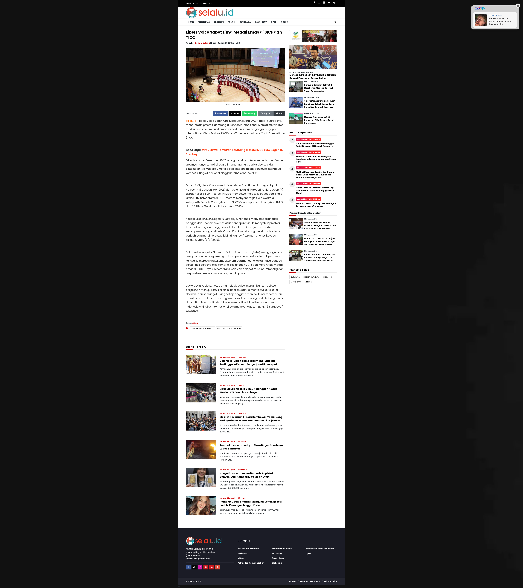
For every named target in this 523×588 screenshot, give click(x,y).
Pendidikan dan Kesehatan (320, 548)
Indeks (284, 22)
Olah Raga (245, 22)
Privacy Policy (330, 581)
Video (241, 558)
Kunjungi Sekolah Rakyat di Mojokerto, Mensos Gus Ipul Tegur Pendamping (318, 88)
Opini (273, 22)
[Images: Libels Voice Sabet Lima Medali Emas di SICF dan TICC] (235, 74)
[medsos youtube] (205, 567)
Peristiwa (242, 553)
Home (191, 22)
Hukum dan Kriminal (248, 548)
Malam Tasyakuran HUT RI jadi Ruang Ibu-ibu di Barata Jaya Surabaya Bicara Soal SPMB (319, 241)
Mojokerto (296, 282)
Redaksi (293, 581)
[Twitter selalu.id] (319, 2)
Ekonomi (219, 22)
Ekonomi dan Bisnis (282, 548)
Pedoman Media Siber (310, 581)
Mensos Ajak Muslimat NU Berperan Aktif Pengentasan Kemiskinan (319, 120)
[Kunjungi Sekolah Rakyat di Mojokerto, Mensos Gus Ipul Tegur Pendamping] (296, 86)
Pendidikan (204, 22)
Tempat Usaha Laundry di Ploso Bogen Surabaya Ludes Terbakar (316, 204)
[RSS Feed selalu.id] (334, 2)
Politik (231, 22)
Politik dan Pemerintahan (251, 563)
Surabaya (295, 277)
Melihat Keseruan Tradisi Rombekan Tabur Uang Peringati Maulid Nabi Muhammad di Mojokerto (251, 418)
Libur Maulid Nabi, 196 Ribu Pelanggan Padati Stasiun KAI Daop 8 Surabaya (248, 390)
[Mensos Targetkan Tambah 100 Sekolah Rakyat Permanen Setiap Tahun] (313, 56)
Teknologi (277, 553)
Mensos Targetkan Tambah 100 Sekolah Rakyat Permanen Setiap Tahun (312, 76)
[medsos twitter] (194, 567)
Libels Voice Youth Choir (229, 328)
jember (308, 282)
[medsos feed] (217, 567)
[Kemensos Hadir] (313, 35)
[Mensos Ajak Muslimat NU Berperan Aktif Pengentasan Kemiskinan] (296, 118)
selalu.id (197, 581)
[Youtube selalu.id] (329, 2)
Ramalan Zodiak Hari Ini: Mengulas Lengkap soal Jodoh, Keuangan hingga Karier (251, 503)
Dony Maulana (202, 42)
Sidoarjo (327, 277)
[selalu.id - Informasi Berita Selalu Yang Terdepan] (210, 12)
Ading (195, 323)
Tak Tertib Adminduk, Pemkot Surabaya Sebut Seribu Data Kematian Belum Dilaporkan (319, 104)
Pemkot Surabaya (311, 277)
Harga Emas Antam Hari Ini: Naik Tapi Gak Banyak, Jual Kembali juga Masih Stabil (246, 475)
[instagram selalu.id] (324, 2)
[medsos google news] (211, 567)
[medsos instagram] (200, 567)
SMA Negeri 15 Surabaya (203, 328)
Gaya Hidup (261, 22)
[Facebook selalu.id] (314, 2)
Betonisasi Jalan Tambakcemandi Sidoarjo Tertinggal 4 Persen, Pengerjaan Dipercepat (248, 362)
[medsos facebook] (188, 567)
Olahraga (277, 563)
